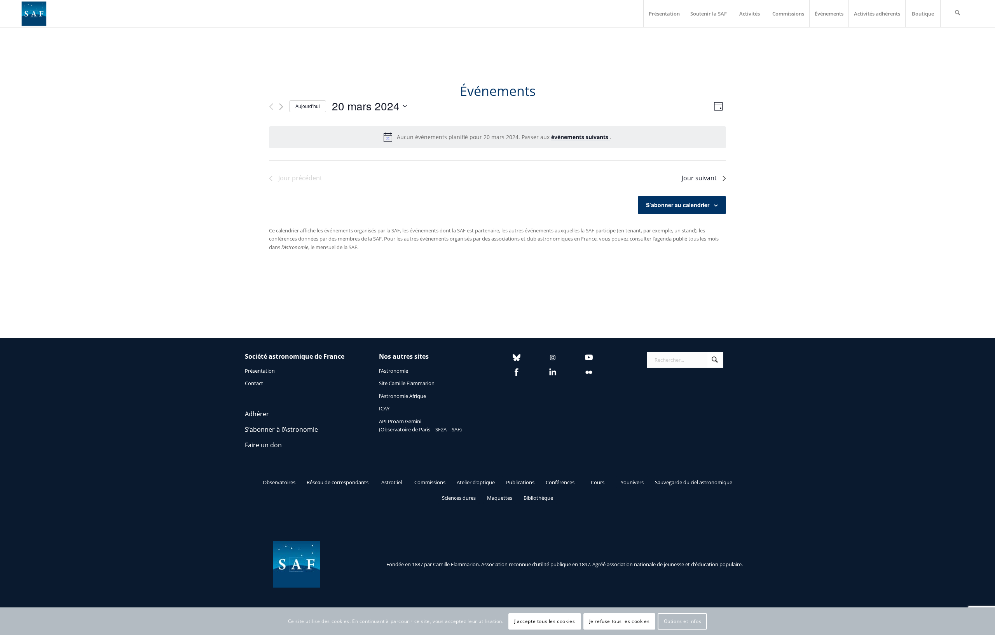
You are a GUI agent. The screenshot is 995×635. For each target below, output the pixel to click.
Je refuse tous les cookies (619, 621)
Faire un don (263, 445)
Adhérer (257, 414)
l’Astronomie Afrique (402, 396)
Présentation (260, 370)
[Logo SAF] (34, 13)
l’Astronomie (393, 370)
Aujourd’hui (307, 106)
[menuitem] (664, 13)
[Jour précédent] (271, 106)
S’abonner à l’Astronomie (281, 429)
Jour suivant (699, 178)
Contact (254, 383)
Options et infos (683, 621)
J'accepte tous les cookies (544, 621)
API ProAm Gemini (400, 421)
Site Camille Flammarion (407, 383)
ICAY (384, 408)
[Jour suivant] (281, 106)
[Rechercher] (957, 13)
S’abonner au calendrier (677, 205)
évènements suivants (580, 137)
